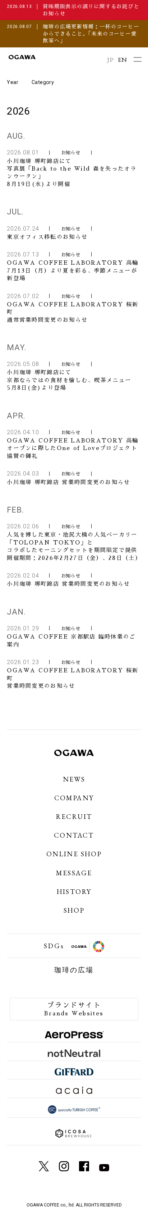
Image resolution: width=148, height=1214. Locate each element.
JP (110, 59)
